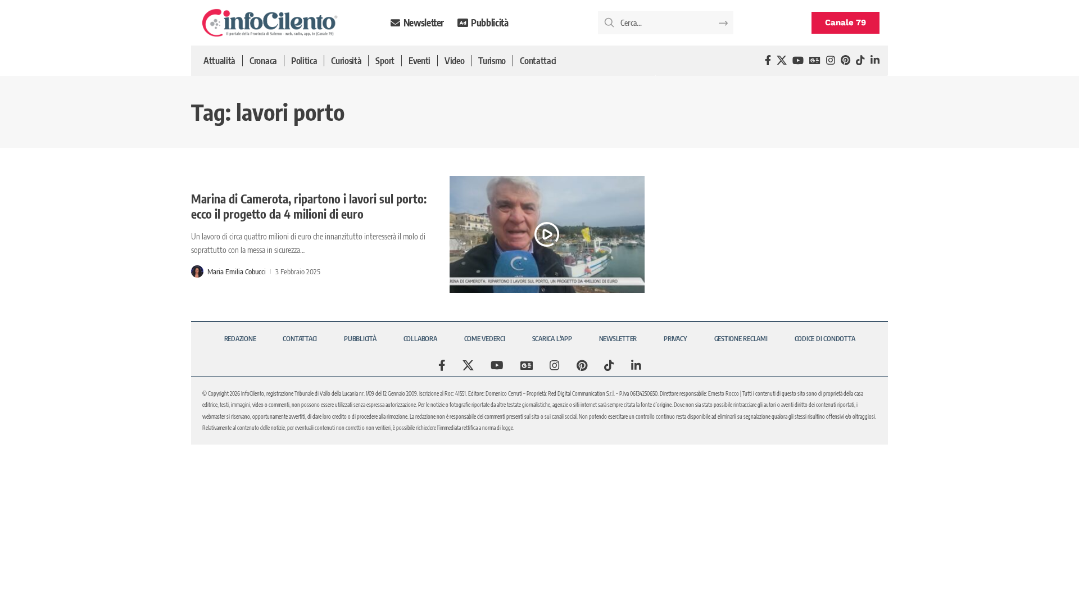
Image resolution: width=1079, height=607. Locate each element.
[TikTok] (860, 60)
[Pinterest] (845, 60)
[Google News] (814, 60)
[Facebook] (768, 60)
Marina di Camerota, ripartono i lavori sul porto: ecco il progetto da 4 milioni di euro (309, 206)
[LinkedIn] (875, 60)
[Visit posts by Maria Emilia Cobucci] (197, 271)
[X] (782, 60)
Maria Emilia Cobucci (236, 271)
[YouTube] (798, 60)
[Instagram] (830, 60)
